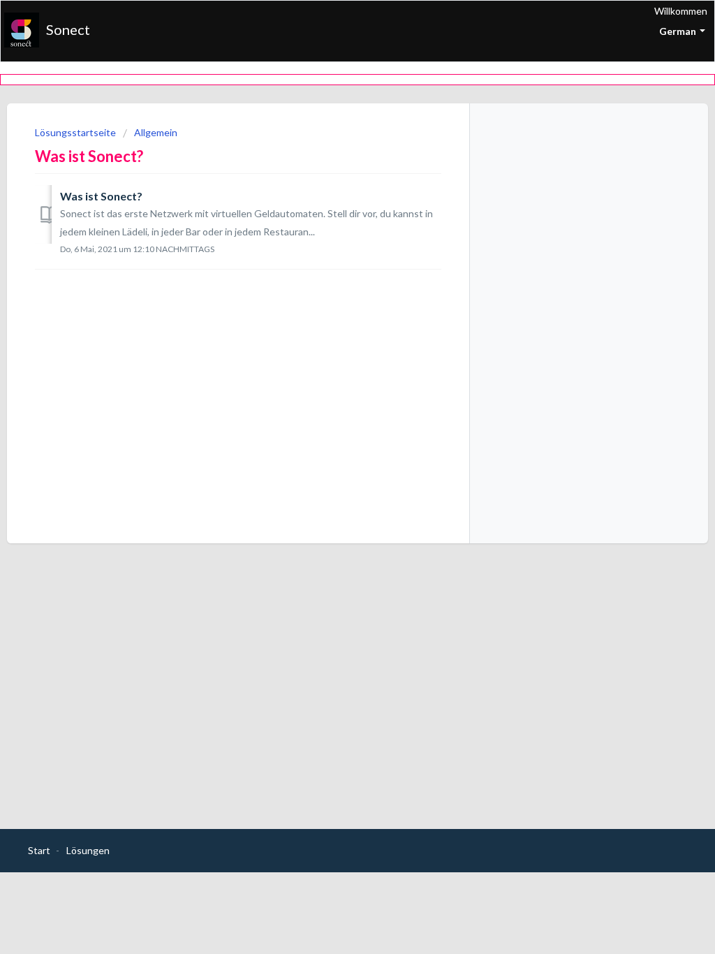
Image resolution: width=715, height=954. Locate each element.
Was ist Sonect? (101, 196)
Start (39, 850)
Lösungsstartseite (76, 132)
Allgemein (155, 132)
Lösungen (88, 850)
